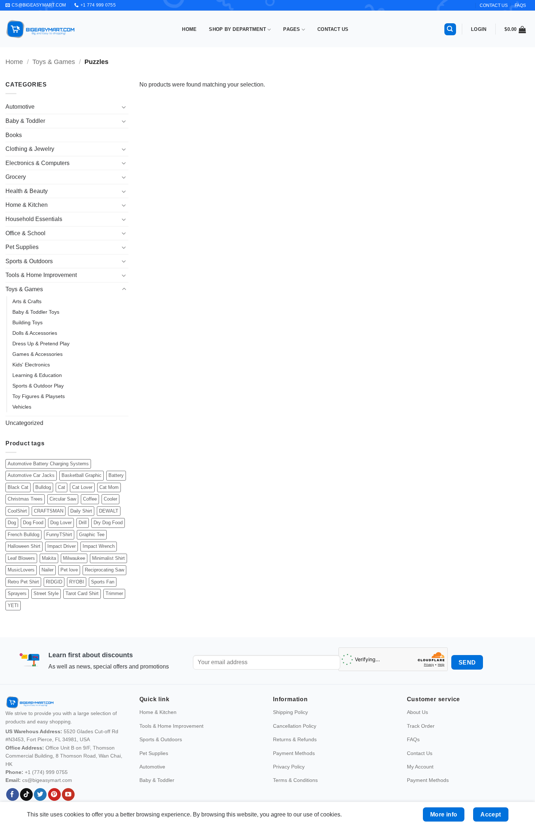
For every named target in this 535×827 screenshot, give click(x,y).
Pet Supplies (22, 247)
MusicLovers (21, 570)
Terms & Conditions (295, 780)
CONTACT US (494, 5)
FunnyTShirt (59, 534)
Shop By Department (237, 29)
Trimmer (114, 593)
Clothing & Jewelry (29, 149)
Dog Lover (61, 522)
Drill (83, 522)
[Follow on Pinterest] (54, 794)
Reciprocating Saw (104, 570)
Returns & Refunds (295, 739)
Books (13, 135)
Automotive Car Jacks (31, 475)
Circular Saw (62, 499)
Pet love (69, 570)
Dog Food (33, 522)
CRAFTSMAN (48, 511)
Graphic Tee (91, 534)
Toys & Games (53, 61)
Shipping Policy (290, 712)
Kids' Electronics (31, 365)
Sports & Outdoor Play (38, 386)
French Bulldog (23, 534)
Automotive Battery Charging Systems (48, 463)
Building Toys (27, 322)
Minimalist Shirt (108, 558)
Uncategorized (24, 423)
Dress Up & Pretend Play (41, 343)
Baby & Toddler (25, 121)
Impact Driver (61, 546)
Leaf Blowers (21, 558)
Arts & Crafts (26, 301)
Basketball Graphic (82, 475)
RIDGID (54, 582)
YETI (13, 605)
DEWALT (108, 511)
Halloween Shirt (24, 546)
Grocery (15, 177)
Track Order (421, 726)
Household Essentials (33, 219)
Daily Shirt (81, 511)
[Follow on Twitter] (40, 794)
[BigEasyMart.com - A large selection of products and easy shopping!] (40, 29)
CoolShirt (17, 511)
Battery (116, 475)
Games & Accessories (37, 354)
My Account (420, 767)
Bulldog (43, 487)
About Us (417, 712)
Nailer (47, 570)
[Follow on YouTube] (68, 794)
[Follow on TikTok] (26, 794)
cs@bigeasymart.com (47, 780)
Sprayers (17, 593)
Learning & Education (37, 375)
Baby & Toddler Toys (35, 312)
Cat (61, 487)
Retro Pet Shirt (23, 582)
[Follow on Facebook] (12, 794)
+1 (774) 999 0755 (46, 772)
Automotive (20, 107)
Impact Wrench (99, 546)
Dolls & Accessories (34, 333)
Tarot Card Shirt (82, 593)
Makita (49, 558)
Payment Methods (294, 753)
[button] (450, 29)
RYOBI (76, 582)
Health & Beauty (26, 191)
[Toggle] (124, 107)
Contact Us (333, 29)
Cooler (110, 499)
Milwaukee (74, 558)
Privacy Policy (289, 767)
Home (189, 29)
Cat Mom (109, 487)
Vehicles (21, 407)
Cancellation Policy (294, 726)
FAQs (520, 5)
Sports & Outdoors (29, 261)
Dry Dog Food (108, 522)
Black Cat (18, 487)
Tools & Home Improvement (41, 275)
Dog (12, 522)
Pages (291, 29)
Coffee (90, 499)
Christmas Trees (25, 499)
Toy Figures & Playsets (38, 396)
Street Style (46, 593)
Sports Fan (102, 582)
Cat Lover (82, 487)
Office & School (25, 233)
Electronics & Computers (37, 163)
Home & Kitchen (26, 205)
